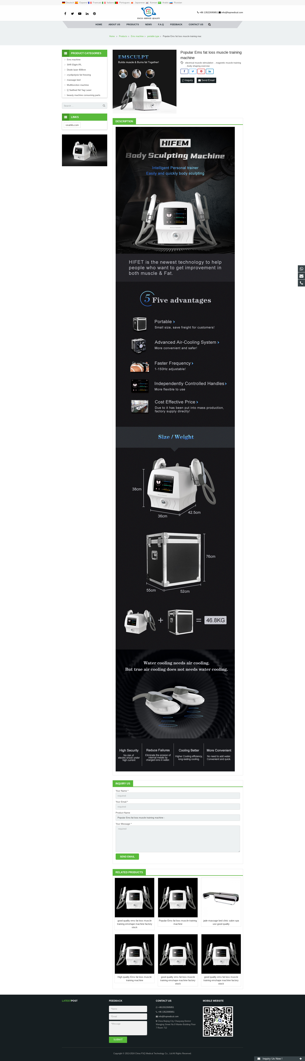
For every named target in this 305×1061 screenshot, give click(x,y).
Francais (97, 2)
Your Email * (122, 801)
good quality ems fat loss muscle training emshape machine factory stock (134, 924)
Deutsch (70, 2)
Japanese (139, 2)
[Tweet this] (193, 71)
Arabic (165, 2)
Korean (153, 2)
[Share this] (184, 71)
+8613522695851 (166, 1007)
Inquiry (189, 80)
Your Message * (124, 824)
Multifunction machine (78, 85)
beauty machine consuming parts (83, 95)
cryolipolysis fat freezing (79, 75)
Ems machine (74, 59)
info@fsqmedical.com (169, 1016)
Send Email (208, 80)
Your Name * (122, 791)
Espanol (83, 2)
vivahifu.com (72, 125)
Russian (177, 2)
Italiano (110, 2)
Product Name (123, 812)
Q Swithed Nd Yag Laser (79, 90)
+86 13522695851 (166, 1012)
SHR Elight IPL (74, 64)
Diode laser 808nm (76, 69)
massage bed (74, 80)
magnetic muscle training (228, 62)
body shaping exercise (198, 66)
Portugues (124, 2)
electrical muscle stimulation (199, 62)
